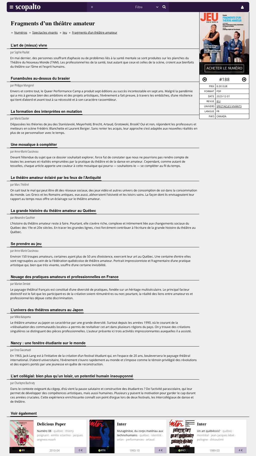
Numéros (20, 32)
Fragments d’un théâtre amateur (94, 32)
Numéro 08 (44, 431)
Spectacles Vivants (229, 106)
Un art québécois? (208, 431)
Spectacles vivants (45, 32)
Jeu (218, 101)
